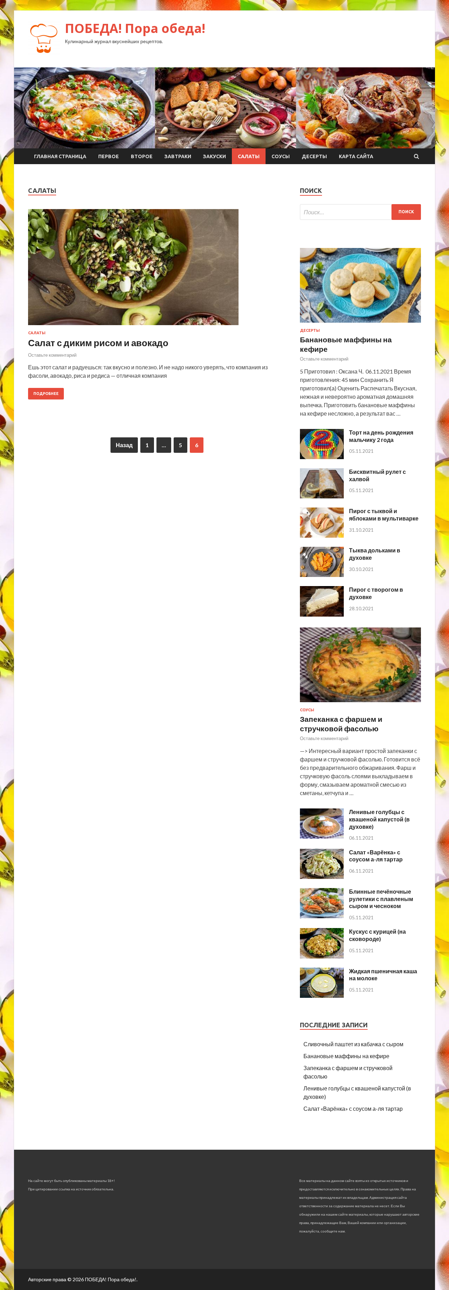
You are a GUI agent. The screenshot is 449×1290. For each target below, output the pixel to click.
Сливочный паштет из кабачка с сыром (353, 1044)
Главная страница (60, 156)
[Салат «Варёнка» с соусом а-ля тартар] (322, 876)
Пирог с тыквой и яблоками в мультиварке (383, 515)
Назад (124, 445)
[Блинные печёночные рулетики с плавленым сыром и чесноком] (322, 916)
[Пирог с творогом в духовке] (322, 614)
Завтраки (178, 156)
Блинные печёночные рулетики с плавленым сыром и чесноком (381, 898)
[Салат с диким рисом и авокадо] (157, 270)
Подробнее (46, 393)
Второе (142, 156)
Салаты (249, 156)
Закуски (214, 156)
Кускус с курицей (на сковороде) (377, 935)
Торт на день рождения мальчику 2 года (381, 436)
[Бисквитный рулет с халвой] (322, 496)
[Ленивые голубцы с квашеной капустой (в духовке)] (322, 836)
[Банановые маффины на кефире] (360, 324)
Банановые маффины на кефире (346, 1056)
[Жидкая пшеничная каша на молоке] (322, 995)
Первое (108, 156)
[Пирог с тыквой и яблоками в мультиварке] (322, 535)
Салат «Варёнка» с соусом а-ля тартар (376, 856)
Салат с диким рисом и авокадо (98, 342)
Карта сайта (356, 156)
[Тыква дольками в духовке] (322, 574)
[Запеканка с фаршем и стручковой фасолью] (360, 703)
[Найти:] (360, 212)
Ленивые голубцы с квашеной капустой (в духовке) (379, 819)
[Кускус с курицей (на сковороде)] (322, 956)
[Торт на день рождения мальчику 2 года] (322, 456)
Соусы (281, 156)
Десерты (314, 156)
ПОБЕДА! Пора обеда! (135, 28)
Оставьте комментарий (52, 355)
